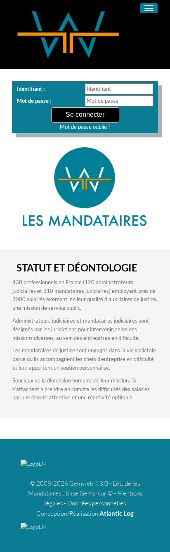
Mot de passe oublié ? (85, 126)
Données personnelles (96, 503)
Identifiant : (31, 88)
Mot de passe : (34, 100)
